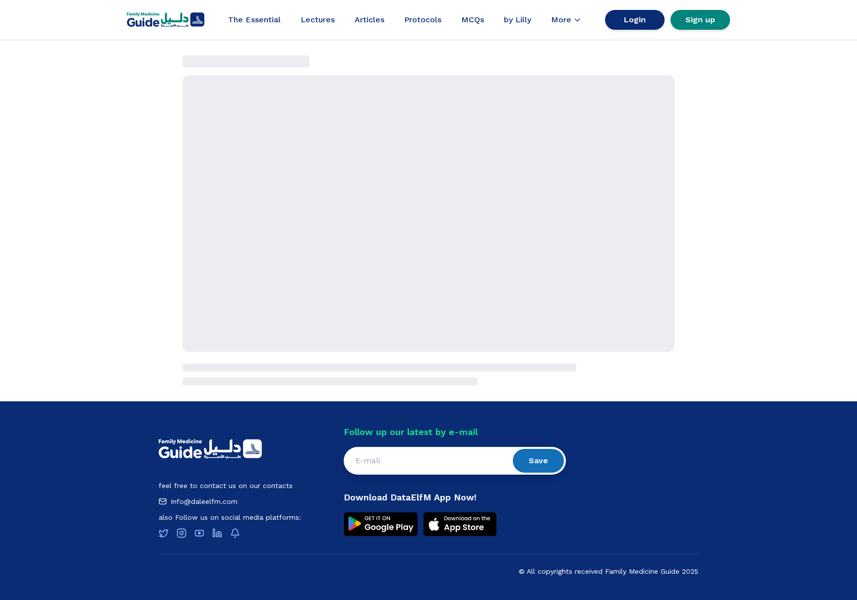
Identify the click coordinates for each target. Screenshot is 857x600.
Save (538, 460)
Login (635, 19)
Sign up (700, 19)
